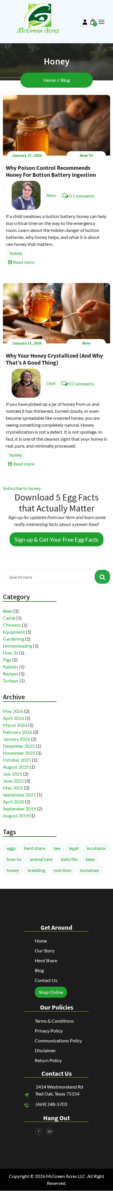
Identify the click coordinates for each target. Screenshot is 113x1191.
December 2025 (19, 746)
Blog (65, 80)
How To (86, 155)
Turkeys (11, 680)
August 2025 (16, 767)
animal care (41, 859)
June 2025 (13, 780)
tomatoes (89, 870)
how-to (14, 859)
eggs (11, 848)
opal (51, 383)
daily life (69, 859)
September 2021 (19, 794)
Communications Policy (58, 1040)
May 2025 (13, 787)
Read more (23, 262)
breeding (36, 870)
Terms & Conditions (54, 1021)
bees (90, 859)
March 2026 (15, 725)
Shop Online (51, 992)
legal (73, 848)
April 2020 (13, 801)
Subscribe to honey (22, 488)
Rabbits (10, 666)
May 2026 (13, 711)
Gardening (13, 639)
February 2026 (17, 732)
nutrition (63, 870)
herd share (34, 848)
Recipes (10, 673)
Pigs (7, 659)
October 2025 (17, 760)
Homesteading (17, 645)
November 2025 (19, 753)
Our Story (44, 950)
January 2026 (16, 739)
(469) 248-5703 (51, 1104)
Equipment (14, 632)
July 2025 (12, 773)
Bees (86, 343)
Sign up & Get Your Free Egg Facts (56, 539)
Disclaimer (45, 1050)
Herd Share (46, 960)
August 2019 (16, 815)
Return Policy (48, 1060)
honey (16, 253)
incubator (96, 848)
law (57, 848)
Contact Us (46, 980)
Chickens (12, 625)
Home (49, 80)
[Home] (38, 17)
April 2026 (13, 718)
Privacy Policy (49, 1030)
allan (51, 195)
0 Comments (82, 196)
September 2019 (19, 808)
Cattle (9, 618)
